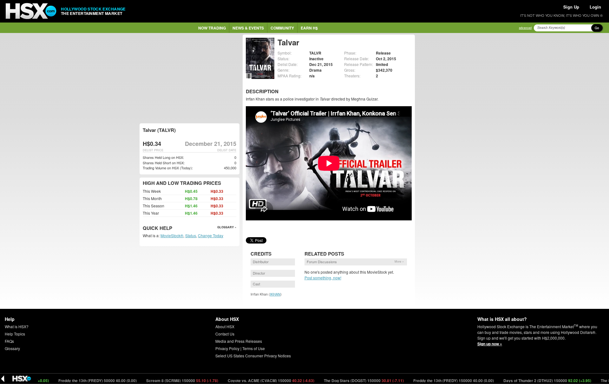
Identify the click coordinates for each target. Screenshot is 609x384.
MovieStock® (171, 235)
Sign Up (571, 7)
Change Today (210, 235)
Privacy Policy (227, 348)
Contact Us (224, 333)
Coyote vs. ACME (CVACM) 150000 (259, 380)
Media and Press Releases (238, 341)
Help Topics (15, 333)
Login (595, 7)
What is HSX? (17, 326)
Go (597, 28)
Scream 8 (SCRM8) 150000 (170, 380)
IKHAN (275, 293)
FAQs (9, 341)
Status (190, 235)
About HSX (224, 326)
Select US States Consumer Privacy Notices (253, 355)
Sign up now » (489, 344)
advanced (525, 27)
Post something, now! (322, 277)
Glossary (12, 348)
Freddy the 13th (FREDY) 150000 (442, 380)
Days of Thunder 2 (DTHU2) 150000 (535, 380)
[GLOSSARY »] (173, 228)
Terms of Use (253, 348)
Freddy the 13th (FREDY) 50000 (86, 380)
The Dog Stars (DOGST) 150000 (352, 380)
